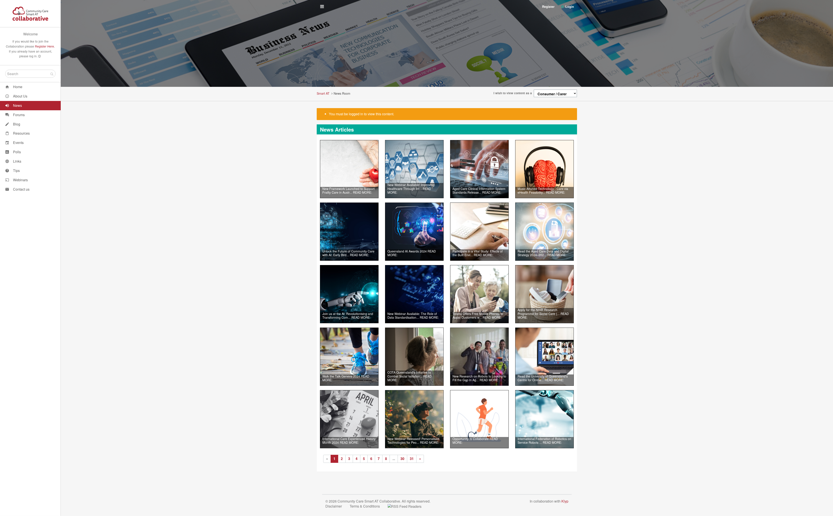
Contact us (21, 189)
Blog (16, 124)
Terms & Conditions (365, 506)
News (17, 105)
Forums (18, 114)
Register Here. (45, 46)
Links (16, 161)
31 (412, 458)
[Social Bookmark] (408, 506)
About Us (19, 96)
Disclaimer (334, 506)
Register (548, 6)
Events (18, 142)
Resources (21, 133)
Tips (16, 170)
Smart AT (323, 93)
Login (569, 6)
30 (402, 458)
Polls (16, 151)
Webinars (20, 179)
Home (17, 86)
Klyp (564, 501)
